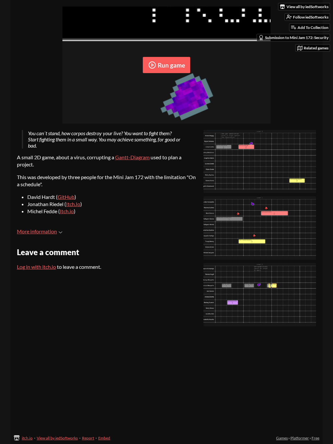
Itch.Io (73, 204)
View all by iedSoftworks (57, 438)
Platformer (299, 438)
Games (282, 438)
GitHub (66, 197)
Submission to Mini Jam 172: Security (296, 37)
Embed (104, 438)
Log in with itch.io (36, 267)
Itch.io (67, 211)
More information (37, 231)
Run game (171, 65)
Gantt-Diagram (132, 157)
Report (88, 438)
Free (315, 438)
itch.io (27, 438)
